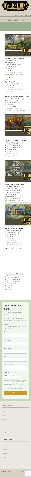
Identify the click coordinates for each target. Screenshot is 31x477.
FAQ (3, 428)
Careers (4, 457)
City (5, 356)
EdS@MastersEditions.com (13, 198)
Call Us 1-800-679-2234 (22, 15)
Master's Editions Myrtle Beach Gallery (17, 96)
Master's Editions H (11, 59)
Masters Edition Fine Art (22, 471)
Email (6, 332)
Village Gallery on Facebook (13, 290)
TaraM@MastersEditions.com (13, 154)
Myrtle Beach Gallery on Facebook (15, 110)
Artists (3, 415)
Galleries (4, 453)
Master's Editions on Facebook (14, 74)
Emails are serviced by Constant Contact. (15, 388)
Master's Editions (10, 78)
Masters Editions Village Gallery (15, 274)
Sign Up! (15, 393)
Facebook (4, 449)
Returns (4, 432)
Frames (4, 445)
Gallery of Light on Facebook (13, 156)
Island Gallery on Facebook (13, 244)
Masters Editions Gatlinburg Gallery (15, 184)
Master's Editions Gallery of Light (15, 140)
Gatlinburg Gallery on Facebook (14, 200)
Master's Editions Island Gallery (14, 228)
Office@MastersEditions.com (13, 72)
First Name (7, 340)
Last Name (7, 348)
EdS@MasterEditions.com (12, 288)
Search (4, 466)
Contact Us (5, 461)
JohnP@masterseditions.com (13, 108)
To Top (16, 475)
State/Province (8, 364)
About (3, 411)
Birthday (6, 372)
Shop (3, 423)
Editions (4, 419)
